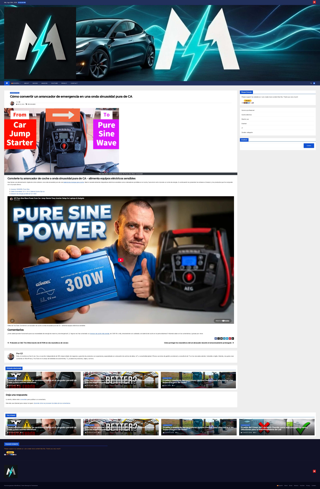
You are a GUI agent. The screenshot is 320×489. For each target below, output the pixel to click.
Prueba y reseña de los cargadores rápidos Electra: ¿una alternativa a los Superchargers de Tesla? (197, 381)
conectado (23, 399)
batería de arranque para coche (74, 182)
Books (35, 83)
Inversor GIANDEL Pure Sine (20, 189)
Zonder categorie (247, 132)
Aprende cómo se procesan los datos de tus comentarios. (52, 403)
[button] (311, 83)
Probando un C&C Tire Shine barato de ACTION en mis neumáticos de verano (39, 343)
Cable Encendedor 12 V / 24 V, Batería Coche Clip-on (28, 191)
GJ (19, 102)
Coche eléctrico (14, 92)
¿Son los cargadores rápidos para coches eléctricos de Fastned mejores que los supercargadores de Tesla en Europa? (119, 381)
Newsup (27, 485)
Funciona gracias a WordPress (12, 485)
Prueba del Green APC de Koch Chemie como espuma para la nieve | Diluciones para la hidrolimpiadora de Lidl (274, 428)
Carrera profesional (248, 110)
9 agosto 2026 (169, 432)
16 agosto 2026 (14, 432)
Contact (74, 83)
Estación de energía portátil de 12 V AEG (23, 194)
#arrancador (32, 104)
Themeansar (34, 485)
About (26, 83)
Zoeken (244, 140)
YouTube (54, 83)
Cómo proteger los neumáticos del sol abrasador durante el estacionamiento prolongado (198, 343)
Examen (244, 123)
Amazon (44, 83)
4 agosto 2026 (247, 432)
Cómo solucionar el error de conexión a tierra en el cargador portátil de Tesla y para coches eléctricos (41, 381)
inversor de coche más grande (99, 333)
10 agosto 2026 (92, 432)
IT (242, 128)
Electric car (245, 119)
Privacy (64, 83)
